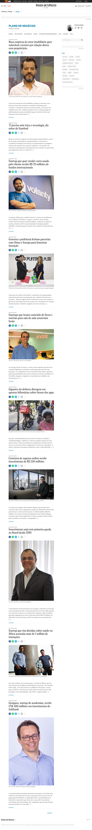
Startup (77, 56)
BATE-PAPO (78, 1)
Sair (83, 6)
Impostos (72, 76)
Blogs (18, 12)
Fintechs (78, 60)
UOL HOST (24, 1)
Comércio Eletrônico (67, 82)
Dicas (60, 34)
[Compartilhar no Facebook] (10, 52)
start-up (64, 60)
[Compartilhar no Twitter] (16, 52)
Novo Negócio (28, 34)
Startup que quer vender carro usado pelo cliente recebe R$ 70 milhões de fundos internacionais (29, 164)
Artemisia (76, 72)
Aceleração (71, 60)
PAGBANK (30, 1)
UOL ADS (46, 1)
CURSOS (36, 1)
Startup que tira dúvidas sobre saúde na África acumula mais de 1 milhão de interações (31, 634)
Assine (9, 6)
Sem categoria (18, 34)
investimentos (66, 79)
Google (69, 72)
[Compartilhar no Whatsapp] (13, 52)
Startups (71, 56)
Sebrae (76, 63)
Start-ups (65, 56)
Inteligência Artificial (68, 63)
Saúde (64, 66)
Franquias (65, 76)
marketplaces (75, 79)
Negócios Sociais (72, 66)
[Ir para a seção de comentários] (22, 52)
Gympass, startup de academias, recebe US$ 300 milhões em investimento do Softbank (30, 706)
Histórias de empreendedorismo (48, 34)
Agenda (35, 34)
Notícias (11, 34)
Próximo (49, 813)
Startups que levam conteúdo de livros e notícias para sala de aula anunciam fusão (30, 318)
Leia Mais (11, 117)
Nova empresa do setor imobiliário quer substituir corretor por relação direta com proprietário (30, 45)
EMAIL (86, 1)
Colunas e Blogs (6, 12)
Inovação (65, 34)
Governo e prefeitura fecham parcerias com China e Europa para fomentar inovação (29, 242)
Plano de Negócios (22, 26)
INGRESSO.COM (17, 1)
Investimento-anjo (73, 69)
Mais (71, 34)
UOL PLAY (41, 1)
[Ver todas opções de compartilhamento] (19, 52)
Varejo (64, 72)
